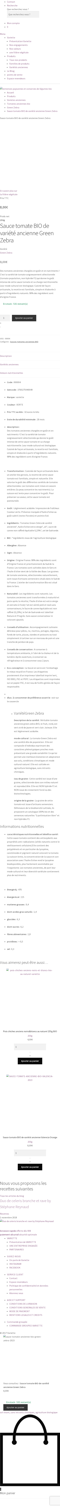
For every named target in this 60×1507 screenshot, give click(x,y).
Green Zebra (13, 107)
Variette (11, 37)
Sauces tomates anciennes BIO (24, 341)
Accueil (10, 92)
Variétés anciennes (18, 67)
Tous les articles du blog (12, 1195)
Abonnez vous (16, 1293)
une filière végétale (19, 52)
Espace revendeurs (16, 78)
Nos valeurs (15, 48)
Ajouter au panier (24, 317)
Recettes (4, 1213)
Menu (2, 33)
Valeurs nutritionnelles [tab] (11, 372)
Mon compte (13, 23)
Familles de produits (19, 63)
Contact (11, 1)
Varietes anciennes (16, 100)
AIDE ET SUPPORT (16, 1300)
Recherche (12, 5)
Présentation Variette (20, 41)
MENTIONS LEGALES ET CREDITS (25, 1315)
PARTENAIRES (16, 1249)
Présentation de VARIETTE (22, 1242)
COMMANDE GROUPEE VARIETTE (26, 1325)
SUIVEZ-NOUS (14, 1256)
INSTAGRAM (15, 1263)
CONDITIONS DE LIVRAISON (23, 1303)
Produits (11, 56)
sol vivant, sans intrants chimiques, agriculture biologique (29, 1412)
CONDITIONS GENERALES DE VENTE (27, 1307)
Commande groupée (17, 1321)
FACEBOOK (14, 1267)
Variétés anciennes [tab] (9, 364)
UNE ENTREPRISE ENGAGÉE (23, 1245)
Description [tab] (6, 355)
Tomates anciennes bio (18, 103)
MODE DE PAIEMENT (19, 1311)
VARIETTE (12, 1238)
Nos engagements (18, 45)
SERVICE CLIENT (15, 1274)
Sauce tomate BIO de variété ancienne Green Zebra (32, 111)
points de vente (14, 74)
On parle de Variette (19, 1260)
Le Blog (11, 71)
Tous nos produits (18, 59)
